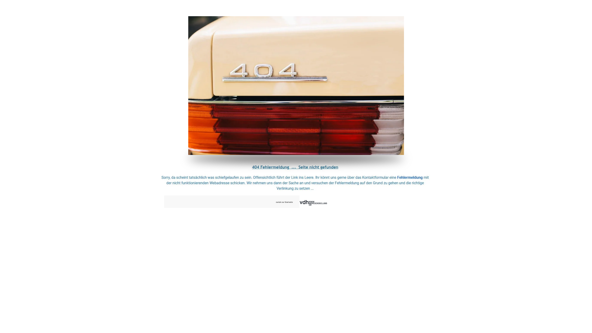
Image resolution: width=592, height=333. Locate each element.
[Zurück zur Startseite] (296, 85)
